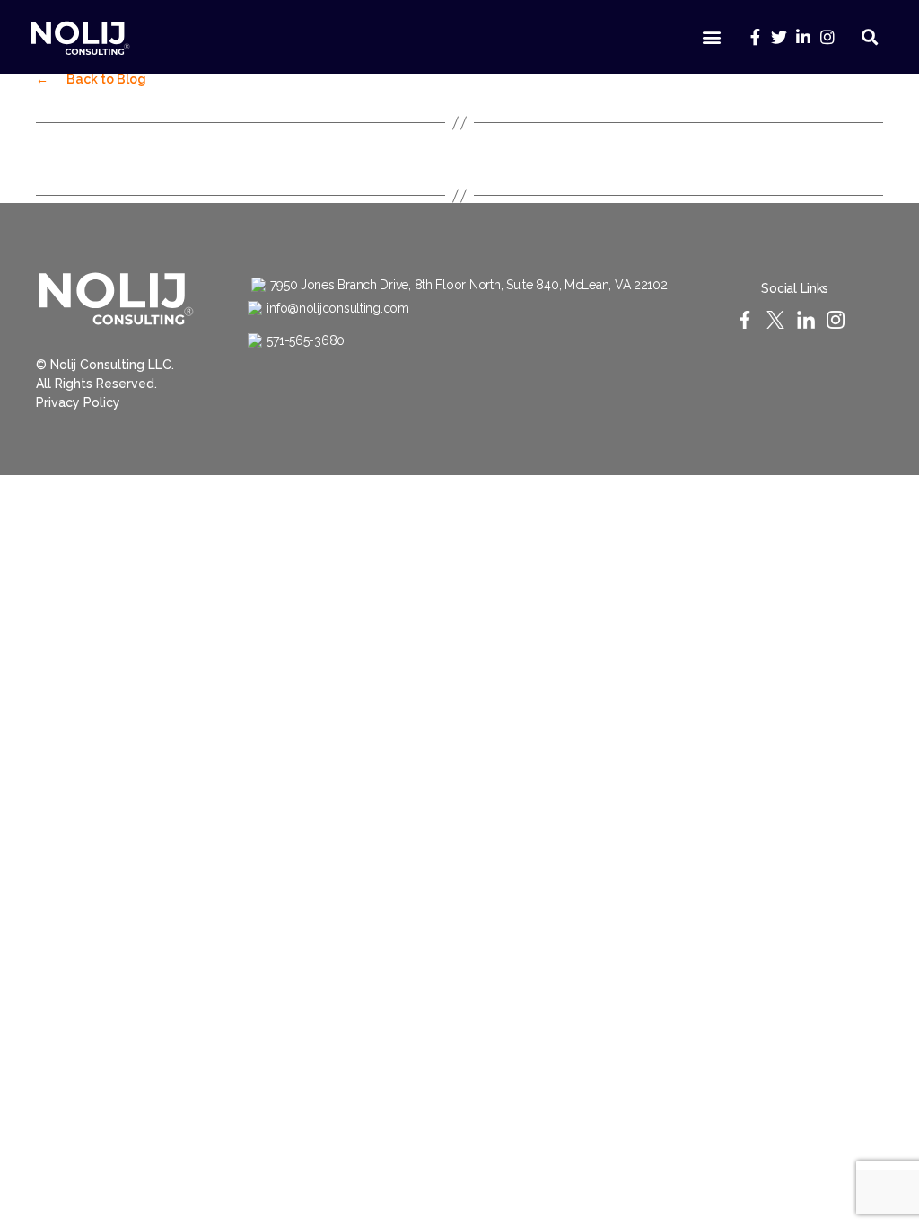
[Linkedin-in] (803, 37)
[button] (712, 37)
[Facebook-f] (754, 37)
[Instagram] (827, 37)
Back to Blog (91, 79)
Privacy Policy (78, 402)
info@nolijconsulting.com (338, 308)
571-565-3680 (306, 340)
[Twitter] (778, 37)
